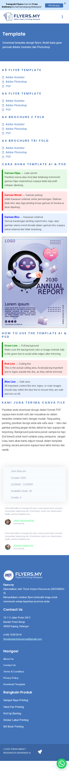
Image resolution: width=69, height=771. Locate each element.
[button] (62, 764)
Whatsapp (54, 5)
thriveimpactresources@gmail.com (22, 639)
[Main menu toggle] (62, 16)
